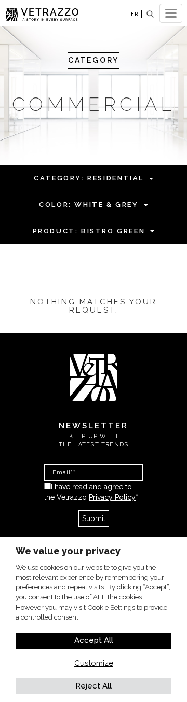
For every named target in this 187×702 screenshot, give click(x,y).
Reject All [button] (93, 686)
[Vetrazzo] (93, 376)
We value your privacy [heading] (68, 550)
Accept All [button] (93, 640)
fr (134, 14)
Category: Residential (89, 178)
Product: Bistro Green (89, 231)
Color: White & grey (88, 204)
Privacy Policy (112, 497)
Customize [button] (93, 663)
